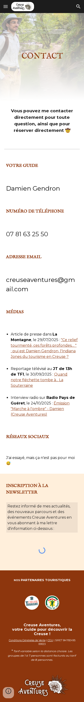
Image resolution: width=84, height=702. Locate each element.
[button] (5, 6)
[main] (42, 56)
